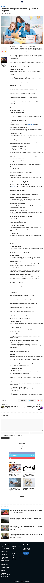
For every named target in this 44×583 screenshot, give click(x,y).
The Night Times (13, 521)
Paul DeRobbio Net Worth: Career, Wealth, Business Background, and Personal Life (26, 535)
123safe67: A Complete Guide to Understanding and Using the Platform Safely (14, 489)
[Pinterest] (2, 51)
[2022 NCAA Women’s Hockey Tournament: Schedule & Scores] (29, 483)
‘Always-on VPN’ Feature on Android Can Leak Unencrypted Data (14, 475)
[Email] (5, 51)
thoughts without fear (30, 124)
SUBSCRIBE (26, 553)
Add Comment (9, 13)
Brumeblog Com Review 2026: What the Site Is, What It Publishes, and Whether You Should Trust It (25, 519)
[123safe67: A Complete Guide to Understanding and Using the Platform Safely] (15, 483)
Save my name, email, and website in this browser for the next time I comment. (12, 435)
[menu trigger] (2, 1)
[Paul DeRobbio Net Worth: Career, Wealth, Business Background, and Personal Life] (5, 536)
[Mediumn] (24, 448)
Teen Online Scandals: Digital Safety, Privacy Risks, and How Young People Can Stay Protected (26, 511)
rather (28, 258)
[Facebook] (2, 48)
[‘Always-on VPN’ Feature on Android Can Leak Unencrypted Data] (15, 469)
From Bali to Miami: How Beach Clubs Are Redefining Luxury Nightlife (4, 65)
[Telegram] (23, 448)
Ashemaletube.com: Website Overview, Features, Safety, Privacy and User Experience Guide (26, 527)
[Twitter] (5, 48)
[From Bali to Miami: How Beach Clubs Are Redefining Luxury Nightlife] (4, 60)
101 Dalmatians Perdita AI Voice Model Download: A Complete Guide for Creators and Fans (28, 475)
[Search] (42, 1)
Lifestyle (3, 6)
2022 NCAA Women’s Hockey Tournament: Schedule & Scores (28, 489)
